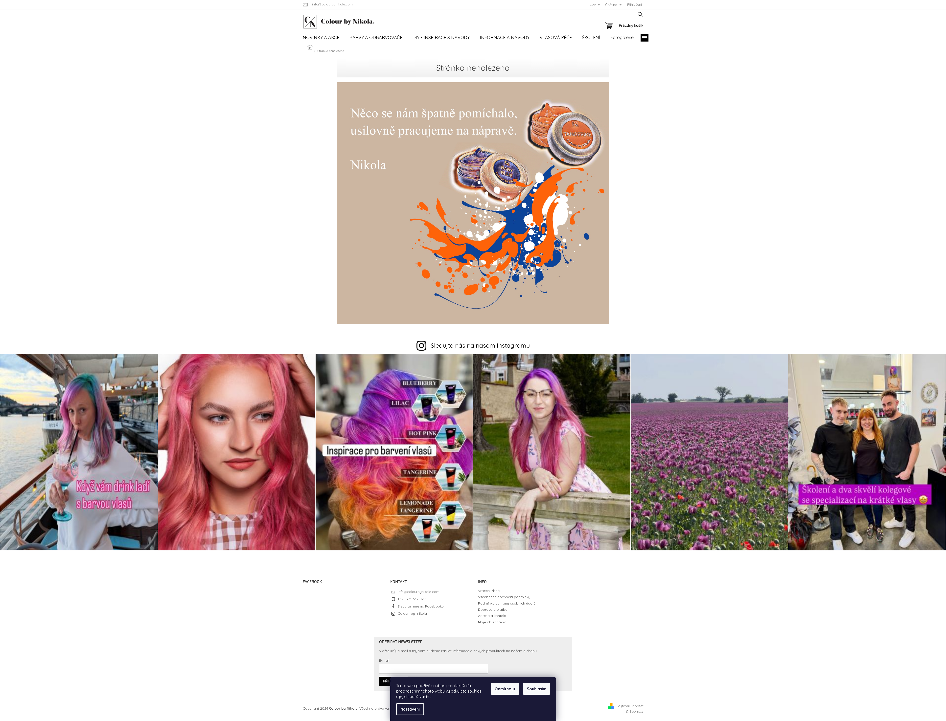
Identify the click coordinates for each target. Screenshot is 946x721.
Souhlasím (536, 688)
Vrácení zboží (489, 590)
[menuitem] (321, 38)
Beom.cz (636, 711)
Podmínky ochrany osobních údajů (506, 603)
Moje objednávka (492, 622)
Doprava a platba (493, 609)
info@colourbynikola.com (418, 591)
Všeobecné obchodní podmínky (504, 597)
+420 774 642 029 (412, 599)
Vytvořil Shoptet (631, 705)
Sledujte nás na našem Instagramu (480, 345)
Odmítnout (505, 688)
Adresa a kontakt (492, 615)
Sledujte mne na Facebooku (421, 606)
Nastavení (410, 709)
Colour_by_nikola (412, 613)
